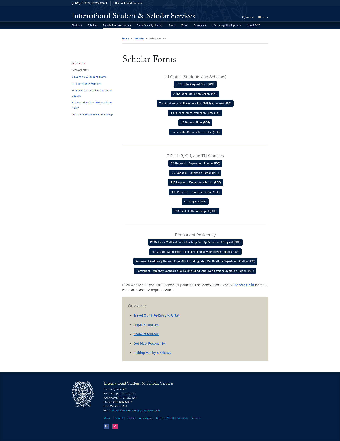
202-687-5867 (122, 402)
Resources (200, 25)
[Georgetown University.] (90, 3)
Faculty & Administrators (117, 25)
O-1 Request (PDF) (195, 201)
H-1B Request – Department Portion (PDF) (195, 182)
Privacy (132, 418)
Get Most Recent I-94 (150, 343)
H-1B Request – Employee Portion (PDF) (195, 192)
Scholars (92, 25)
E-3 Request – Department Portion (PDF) (195, 163)
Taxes (172, 25)
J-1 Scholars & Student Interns (89, 77)
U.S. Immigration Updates (226, 25)
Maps (107, 418)
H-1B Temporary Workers (86, 83)
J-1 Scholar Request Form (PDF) (195, 84)
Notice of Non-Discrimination (172, 418)
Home (125, 38)
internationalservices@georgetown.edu (135, 410)
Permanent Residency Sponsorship (92, 114)
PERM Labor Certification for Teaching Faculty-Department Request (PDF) (195, 242)
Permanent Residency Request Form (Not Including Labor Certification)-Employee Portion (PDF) (195, 271)
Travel (184, 25)
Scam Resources (146, 334)
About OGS (253, 25)
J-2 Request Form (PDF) (195, 122)
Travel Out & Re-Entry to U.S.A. (157, 315)
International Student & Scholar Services (133, 17)
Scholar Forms (80, 70)
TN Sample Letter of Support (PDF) (195, 211)
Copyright (118, 418)
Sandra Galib (244, 285)
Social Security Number (150, 25)
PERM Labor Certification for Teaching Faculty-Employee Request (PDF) (195, 252)
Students (77, 25)
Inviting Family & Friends (152, 353)
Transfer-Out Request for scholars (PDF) (195, 132)
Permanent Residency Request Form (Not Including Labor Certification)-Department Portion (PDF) (195, 261)
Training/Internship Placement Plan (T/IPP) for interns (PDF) (195, 103)
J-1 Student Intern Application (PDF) (195, 94)
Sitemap (195, 418)
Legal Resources (146, 325)
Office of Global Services (128, 3)
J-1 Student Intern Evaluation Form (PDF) (195, 113)
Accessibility (146, 418)
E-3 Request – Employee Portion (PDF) (195, 173)
